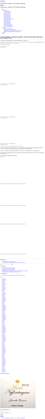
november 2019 (4, 298)
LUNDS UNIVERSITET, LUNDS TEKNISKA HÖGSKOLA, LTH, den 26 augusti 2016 (13, 262)
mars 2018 (3, 313)
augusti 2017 (3, 320)
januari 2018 (3, 315)
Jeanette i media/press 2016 (7, 14)
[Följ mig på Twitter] (0, 5)
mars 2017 (3, 325)
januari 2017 (3, 327)
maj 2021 (3, 291)
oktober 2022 (3, 283)
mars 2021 (3, 292)
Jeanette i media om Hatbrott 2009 (8, 26)
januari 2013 (3, 370)
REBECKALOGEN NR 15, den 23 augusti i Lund (8, 261)
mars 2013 (3, 368)
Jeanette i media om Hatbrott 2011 (8, 25)
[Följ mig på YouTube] (2, 5)
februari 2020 (3, 297)
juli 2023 (3, 281)
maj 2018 (3, 311)
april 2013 (3, 367)
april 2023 (3, 282)
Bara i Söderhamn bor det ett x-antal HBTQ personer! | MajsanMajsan (11, 275)
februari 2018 (3, 314)
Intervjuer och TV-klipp (7, 12)
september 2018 (4, 309)
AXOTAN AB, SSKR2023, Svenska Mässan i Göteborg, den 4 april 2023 (11, 271)
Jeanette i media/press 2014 (7, 16)
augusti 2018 (3, 310)
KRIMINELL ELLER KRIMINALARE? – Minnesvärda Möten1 (12, 31)
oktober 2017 (3, 318)
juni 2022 (3, 285)
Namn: (1, 411)
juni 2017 (3, 322)
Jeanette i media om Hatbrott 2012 (8, 24)
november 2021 (4, 287)
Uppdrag (3, 33)
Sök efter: (1, 264)
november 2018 (4, 307)
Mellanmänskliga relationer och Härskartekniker (10, 29)
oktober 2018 (3, 308)
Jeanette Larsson (23, 275)
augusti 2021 (3, 289)
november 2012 (4, 371)
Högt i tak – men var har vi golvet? (8, 28)
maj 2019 (3, 304)
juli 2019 (3, 302)
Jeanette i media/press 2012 (7, 19)
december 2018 (4, 306)
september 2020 (4, 293)
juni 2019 (3, 303)
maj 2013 (3, 366)
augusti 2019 (3, 301)
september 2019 (4, 300)
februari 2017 (3, 326)
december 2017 (4, 316)
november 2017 (4, 317)
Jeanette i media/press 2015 (7, 15)
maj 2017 (3, 323)
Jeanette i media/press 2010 (7, 21)
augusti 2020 (3, 294)
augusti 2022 (3, 284)
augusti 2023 (3, 280)
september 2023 (4, 279)
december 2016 (4, 328)
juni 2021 (3, 290)
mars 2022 (3, 286)
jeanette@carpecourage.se (23, 376)
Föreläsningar (3, 27)
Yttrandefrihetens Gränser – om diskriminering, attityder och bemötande (13, 30)
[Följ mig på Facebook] (1, 5)
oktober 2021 (3, 288)
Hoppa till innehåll (2, 0)
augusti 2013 (3, 364)
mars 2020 (3, 296)
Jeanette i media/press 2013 (7, 17)
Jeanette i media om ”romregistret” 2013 (9, 18)
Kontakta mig (3, 32)
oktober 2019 (3, 299)
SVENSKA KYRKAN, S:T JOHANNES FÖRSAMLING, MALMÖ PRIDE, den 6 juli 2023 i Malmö (15, 270)
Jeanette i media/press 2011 (7, 20)
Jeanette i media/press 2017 (7, 13)
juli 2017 (3, 321)
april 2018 (3, 312)
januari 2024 (3, 278)
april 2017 (3, 324)
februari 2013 (3, 369)
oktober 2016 (3, 330)
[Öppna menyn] (0, 35)
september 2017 (4, 319)
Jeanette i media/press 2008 (7, 23)
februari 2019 (3, 305)
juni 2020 (3, 295)
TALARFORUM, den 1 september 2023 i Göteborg (8, 268)
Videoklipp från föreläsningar (7, 11)
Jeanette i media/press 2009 (7, 22)
